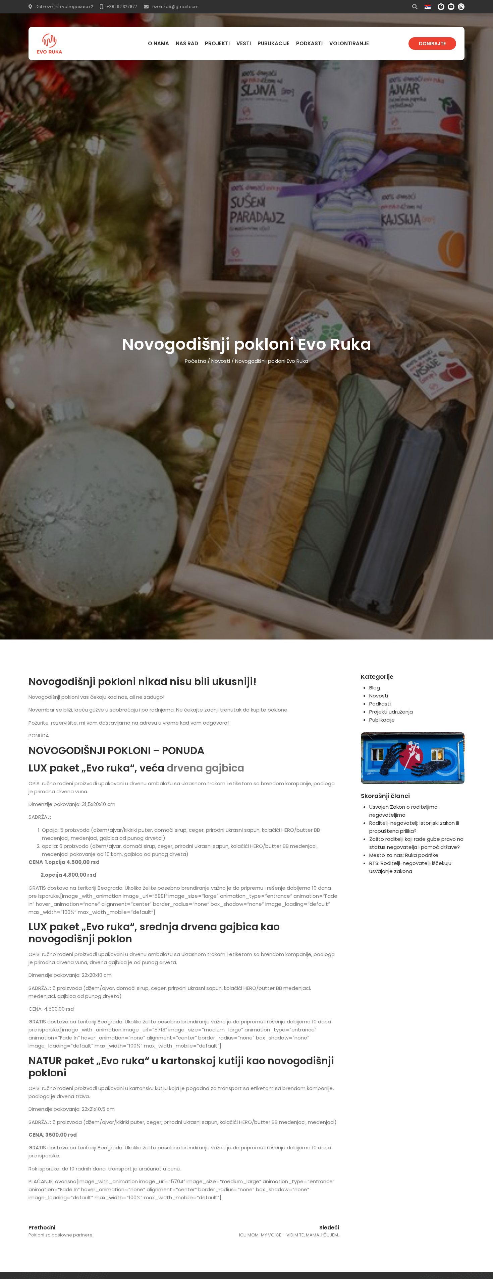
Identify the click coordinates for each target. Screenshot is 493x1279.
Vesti (243, 43)
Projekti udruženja (391, 711)
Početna (195, 360)
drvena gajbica (205, 768)
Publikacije (273, 43)
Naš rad (187, 43)
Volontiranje (349, 43)
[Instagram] (461, 6)
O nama (158, 43)
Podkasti (309, 43)
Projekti (217, 43)
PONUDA (39, 735)
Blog (374, 687)
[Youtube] (451, 6)
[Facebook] (441, 6)
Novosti (220, 360)
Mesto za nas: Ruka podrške (403, 855)
